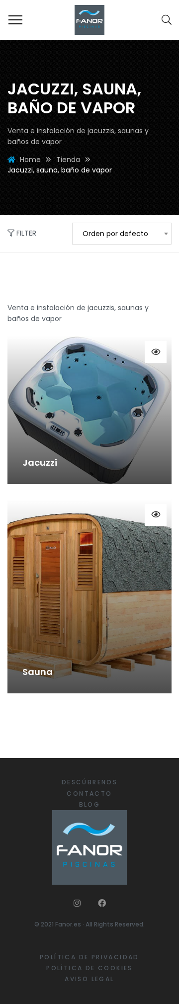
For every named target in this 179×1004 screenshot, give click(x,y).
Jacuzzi (39, 462)
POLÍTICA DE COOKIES (89, 968)
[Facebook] (102, 903)
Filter (25, 233)
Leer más (156, 352)
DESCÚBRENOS (89, 782)
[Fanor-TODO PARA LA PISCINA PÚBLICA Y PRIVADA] (89, 20)
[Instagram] (77, 903)
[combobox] (122, 234)
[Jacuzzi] (89, 410)
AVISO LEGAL (89, 979)
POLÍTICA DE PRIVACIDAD (89, 957)
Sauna (37, 672)
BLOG (89, 804)
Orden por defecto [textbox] (115, 234)
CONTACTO (89, 793)
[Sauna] (89, 596)
